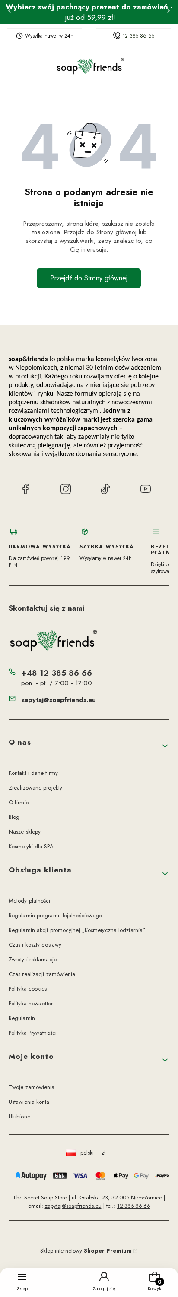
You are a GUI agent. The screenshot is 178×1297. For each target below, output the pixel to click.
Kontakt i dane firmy (33, 773)
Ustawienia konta (29, 1102)
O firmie (19, 802)
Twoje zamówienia (32, 1087)
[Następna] (168, 12)
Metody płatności (30, 901)
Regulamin (22, 1018)
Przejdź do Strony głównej (88, 278)
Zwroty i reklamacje (33, 959)
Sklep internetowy (86, 1251)
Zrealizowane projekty (35, 788)
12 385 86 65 (138, 35)
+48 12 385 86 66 (56, 673)
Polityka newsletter (31, 1003)
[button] (89, 746)
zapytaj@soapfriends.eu (58, 700)
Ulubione (19, 1116)
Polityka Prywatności (33, 1033)
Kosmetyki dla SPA (31, 846)
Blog (14, 817)
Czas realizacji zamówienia (42, 974)
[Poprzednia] (9, 12)
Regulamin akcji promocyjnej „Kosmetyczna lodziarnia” (77, 930)
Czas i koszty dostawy (35, 945)
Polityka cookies (28, 989)
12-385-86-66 (133, 1206)
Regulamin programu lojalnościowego (55, 915)
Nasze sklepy (25, 832)
